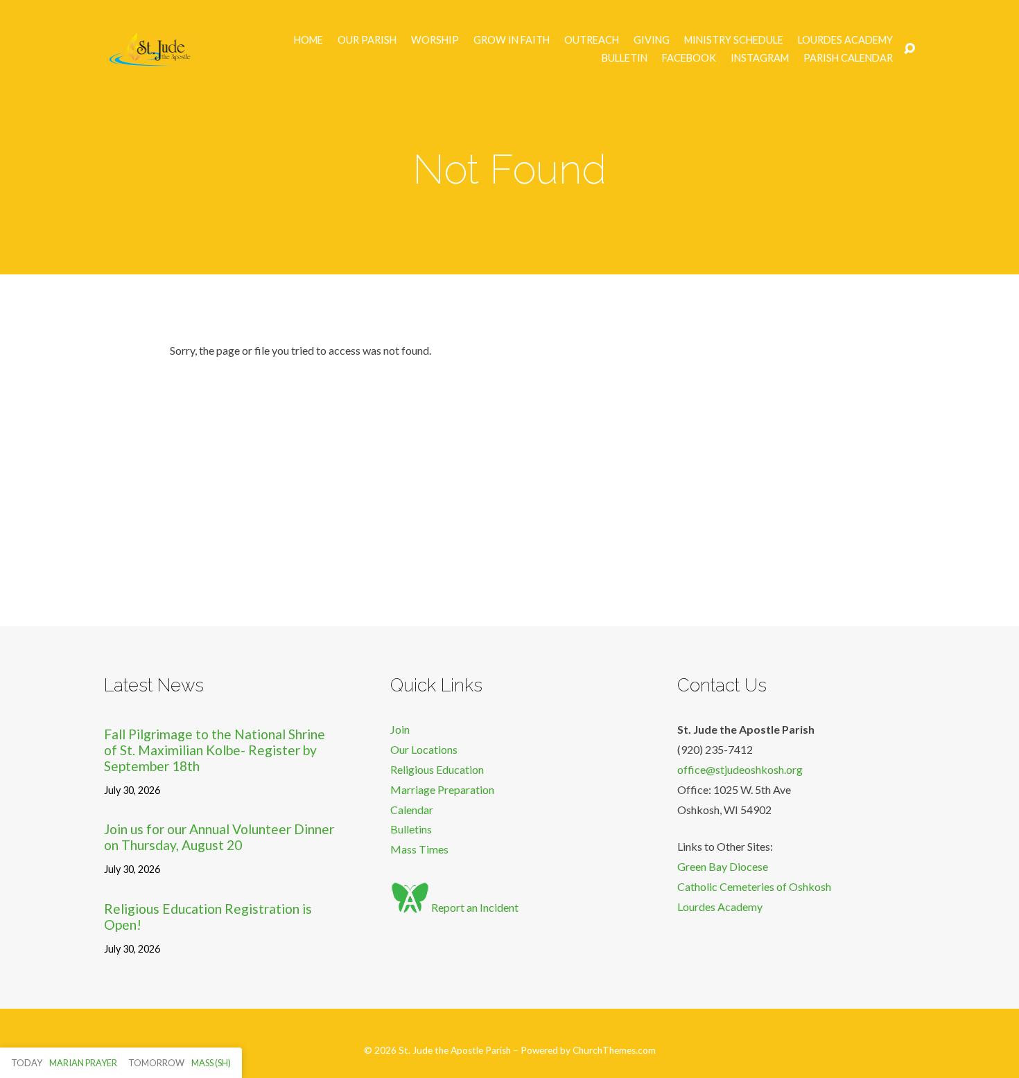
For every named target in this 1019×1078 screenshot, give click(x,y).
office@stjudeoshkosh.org (740, 769)
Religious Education (437, 769)
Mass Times (419, 849)
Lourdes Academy (845, 40)
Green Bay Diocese (722, 866)
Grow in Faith (511, 40)
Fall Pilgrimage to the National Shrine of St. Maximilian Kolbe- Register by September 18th (214, 750)
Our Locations (424, 749)
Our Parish (367, 40)
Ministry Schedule (733, 40)
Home (308, 40)
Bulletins (411, 829)
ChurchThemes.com (614, 1050)
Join (400, 729)
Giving (652, 40)
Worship (435, 40)
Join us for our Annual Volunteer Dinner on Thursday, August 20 (219, 837)
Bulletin (624, 58)
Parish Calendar (848, 58)
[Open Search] (909, 49)
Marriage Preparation (442, 789)
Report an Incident (474, 907)
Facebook (689, 58)
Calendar (411, 809)
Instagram (760, 58)
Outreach (591, 40)
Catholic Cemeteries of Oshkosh (754, 886)
